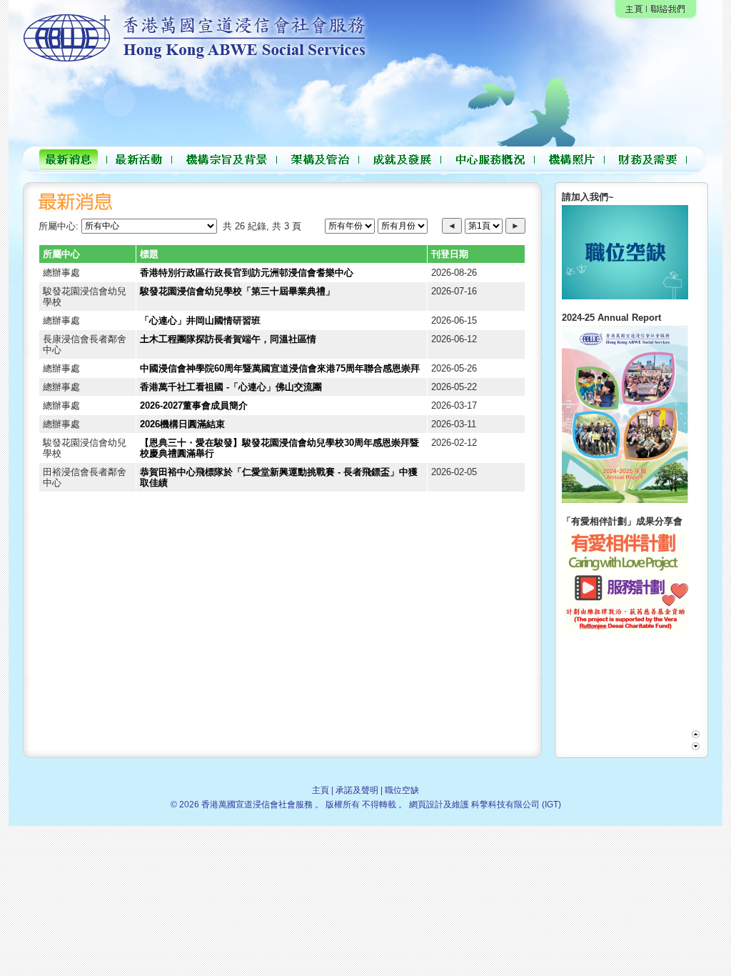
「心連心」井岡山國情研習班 (200, 320)
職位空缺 (402, 790)
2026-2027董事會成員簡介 (194, 405)
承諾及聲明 (357, 790)
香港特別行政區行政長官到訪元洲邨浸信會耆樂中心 (246, 272)
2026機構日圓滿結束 (182, 424)
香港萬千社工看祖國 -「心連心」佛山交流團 (231, 387)
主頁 (320, 790)
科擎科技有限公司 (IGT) (516, 805)
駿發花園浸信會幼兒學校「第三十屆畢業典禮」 (237, 291)
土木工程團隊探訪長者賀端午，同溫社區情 (228, 339)
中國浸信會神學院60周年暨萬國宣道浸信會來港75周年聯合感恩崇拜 (280, 368)
